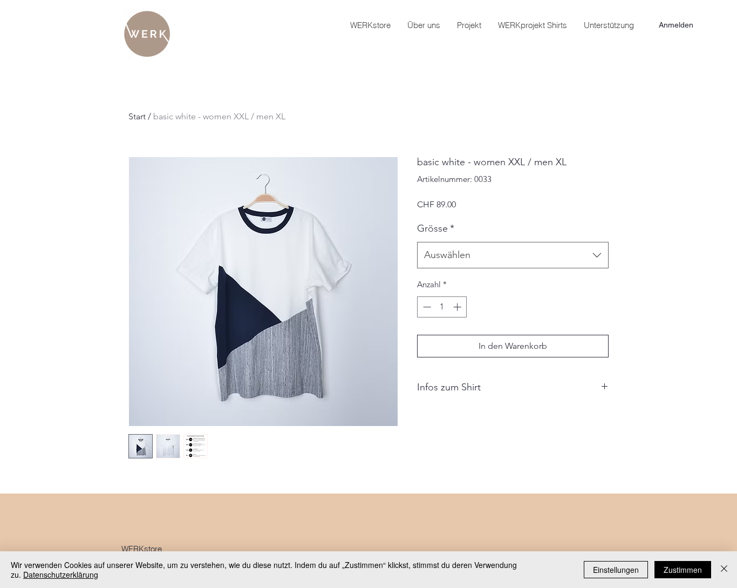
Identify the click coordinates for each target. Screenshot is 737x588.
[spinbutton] (442, 307)
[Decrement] (426, 307)
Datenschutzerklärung (60, 574)
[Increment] (458, 307)
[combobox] (513, 255)
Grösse (435, 228)
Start (137, 116)
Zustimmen (683, 569)
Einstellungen (616, 569)
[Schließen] (724, 569)
